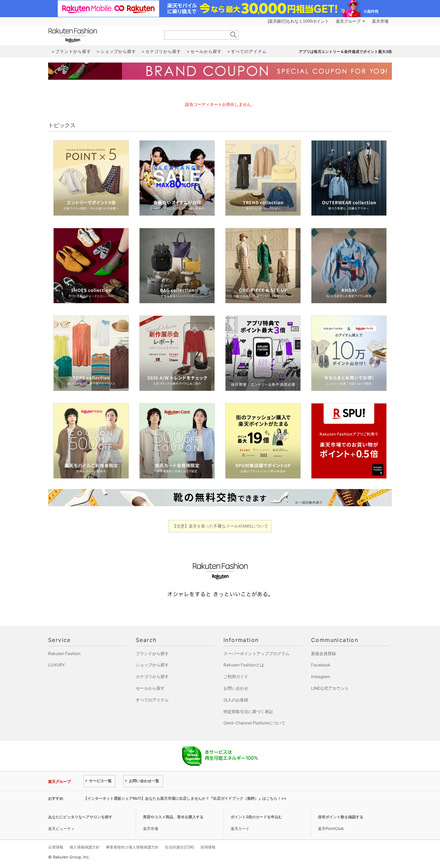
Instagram (320, 676)
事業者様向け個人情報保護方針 (132, 847)
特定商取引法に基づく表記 (248, 711)
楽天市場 (380, 21)
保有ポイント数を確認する (340, 816)
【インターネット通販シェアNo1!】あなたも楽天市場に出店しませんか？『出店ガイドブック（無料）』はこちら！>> (185, 798)
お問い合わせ (235, 688)
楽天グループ (348, 21)
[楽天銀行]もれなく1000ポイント (298, 21)
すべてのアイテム (152, 699)
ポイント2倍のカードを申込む (256, 816)
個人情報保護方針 (84, 847)
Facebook (320, 664)
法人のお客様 (235, 699)
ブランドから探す (152, 653)
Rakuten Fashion (101, 35)
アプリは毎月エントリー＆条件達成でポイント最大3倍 (345, 51)
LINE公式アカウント (330, 688)
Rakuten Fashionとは (243, 664)
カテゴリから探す (152, 676)
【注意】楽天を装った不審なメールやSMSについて (220, 526)
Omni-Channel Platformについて (254, 722)
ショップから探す (152, 664)
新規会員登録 (323, 653)
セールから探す (150, 688)
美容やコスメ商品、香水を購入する (173, 816)
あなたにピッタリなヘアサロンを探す (80, 816)
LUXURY (56, 664)
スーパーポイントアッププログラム (256, 653)
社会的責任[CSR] (179, 847)
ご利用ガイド (235, 676)
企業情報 (55, 847)
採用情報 (208, 847)
